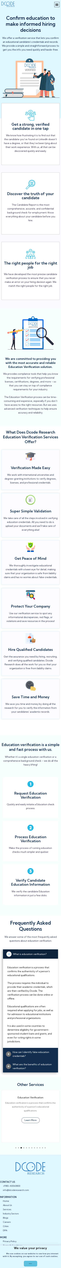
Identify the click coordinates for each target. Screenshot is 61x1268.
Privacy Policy (9, 1241)
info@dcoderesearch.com (16, 1190)
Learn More (38, 1120)
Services (7, 1209)
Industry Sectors (11, 1213)
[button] (57, 4)
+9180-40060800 (11, 1186)
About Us (7, 1205)
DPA (5, 1230)
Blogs (5, 1217)
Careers (7, 1222)
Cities (6, 1226)
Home (6, 1201)
